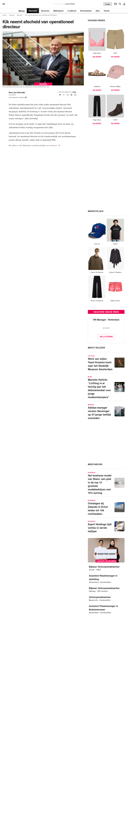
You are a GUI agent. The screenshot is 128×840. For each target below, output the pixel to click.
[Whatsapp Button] (75, 95)
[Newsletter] (115, 3)
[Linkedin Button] (68, 95)
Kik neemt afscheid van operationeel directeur (41, 15)
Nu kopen (97, 57)
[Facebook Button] (64, 95)
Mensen (19, 15)
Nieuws (11, 15)
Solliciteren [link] (106, 336)
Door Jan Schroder (17, 92)
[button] (26, 97)
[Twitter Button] (60, 95)
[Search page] (120, 3)
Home (4, 15)
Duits (74, 92)
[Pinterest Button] (71, 95)
